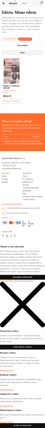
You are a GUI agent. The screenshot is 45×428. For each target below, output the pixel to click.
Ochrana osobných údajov (31, 143)
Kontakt (26, 185)
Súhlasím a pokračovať (22, 277)
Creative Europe (29, 199)
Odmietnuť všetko (7, 281)
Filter (22, 52)
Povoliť (10, 370)
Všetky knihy (9, 39)
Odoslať (36, 137)
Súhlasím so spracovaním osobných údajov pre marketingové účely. (24, 142)
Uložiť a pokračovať (22, 425)
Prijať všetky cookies (23, 347)
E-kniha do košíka (11, 101)
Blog (24, 194)
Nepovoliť (3, 370)
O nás (25, 176)
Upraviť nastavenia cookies (23, 281)
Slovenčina (25, 39)
